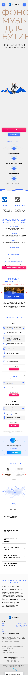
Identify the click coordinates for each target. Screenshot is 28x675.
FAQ (3, 629)
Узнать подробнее (14, 452)
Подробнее (5, 215)
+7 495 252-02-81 (13, 652)
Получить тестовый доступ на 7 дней (14, 129)
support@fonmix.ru (6, 650)
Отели (3, 631)
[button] (12, 479)
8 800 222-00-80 (6, 652)
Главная (4, 623)
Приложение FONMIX (21, 623)
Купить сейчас (14, 134)
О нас (3, 627)
